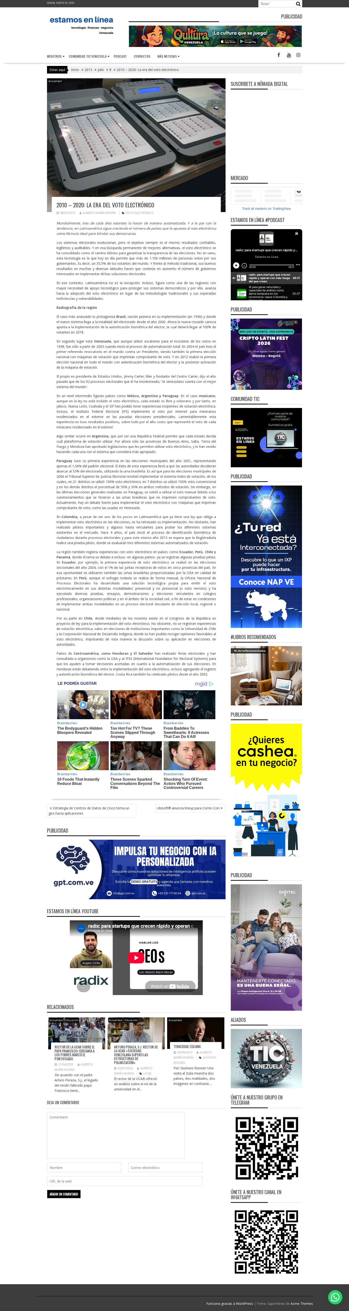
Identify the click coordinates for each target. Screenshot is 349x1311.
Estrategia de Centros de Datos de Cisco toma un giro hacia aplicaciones (89, 810)
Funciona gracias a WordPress (229, 1303)
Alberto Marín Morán (99, 213)
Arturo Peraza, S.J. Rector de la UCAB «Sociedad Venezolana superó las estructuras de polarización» (136, 1054)
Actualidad (55, 81)
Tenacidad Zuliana (187, 1046)
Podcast (120, 56)
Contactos (142, 56)
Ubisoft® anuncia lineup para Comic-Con (188, 808)
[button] (335, 1297)
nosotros (54, 56)
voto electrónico (140, 213)
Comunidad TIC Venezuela (88, 56)
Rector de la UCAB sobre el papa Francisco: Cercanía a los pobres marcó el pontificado (75, 1052)
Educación (71, 1020)
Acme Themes (302, 1303)
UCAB (147, 1073)
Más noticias (167, 56)
